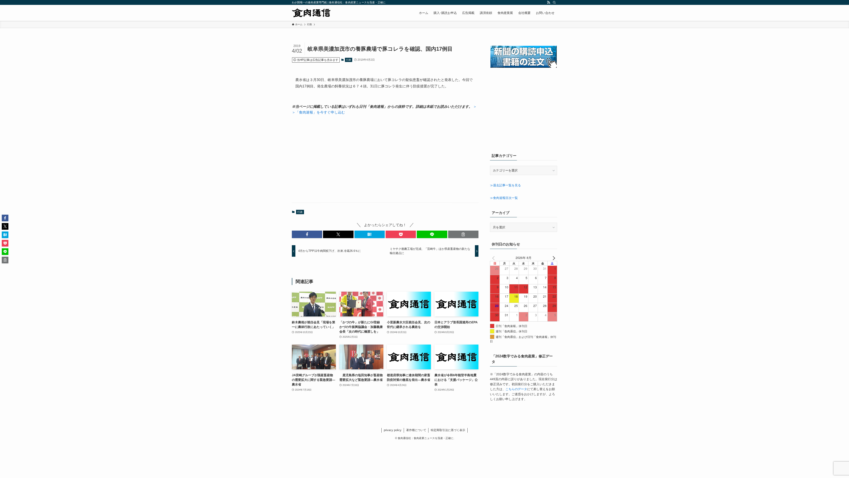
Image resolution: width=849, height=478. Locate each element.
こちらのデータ (516, 389)
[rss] (548, 2)
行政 (348, 59)
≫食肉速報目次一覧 (504, 198)
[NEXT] (553, 257)
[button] (307, 234)
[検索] (554, 2)
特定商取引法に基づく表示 (448, 430)
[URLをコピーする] (463, 234)
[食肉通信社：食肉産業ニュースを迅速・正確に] (311, 12)
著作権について (416, 430)
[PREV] (494, 257)
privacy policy (393, 430)
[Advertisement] (385, 159)
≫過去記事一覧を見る (505, 185)
